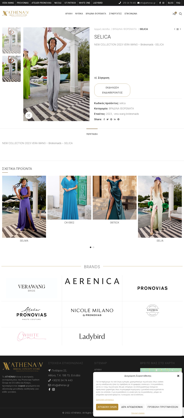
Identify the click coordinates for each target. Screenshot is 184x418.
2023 (109, 113)
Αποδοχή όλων (107, 406)
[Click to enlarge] (28, 115)
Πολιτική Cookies (138, 413)
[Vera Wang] (31, 288)
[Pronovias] (152, 288)
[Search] (180, 14)
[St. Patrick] (152, 310)
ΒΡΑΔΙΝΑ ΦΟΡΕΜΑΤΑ (125, 29)
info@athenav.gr (148, 3)
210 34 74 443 (130, 3)
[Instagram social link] (163, 3)
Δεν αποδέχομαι (132, 406)
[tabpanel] (92, 146)
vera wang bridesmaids (126, 113)
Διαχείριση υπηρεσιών (105, 399)
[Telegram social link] (118, 119)
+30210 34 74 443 (62, 380)
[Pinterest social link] (111, 119)
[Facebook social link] (160, 3)
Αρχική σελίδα (102, 29)
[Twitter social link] (107, 119)
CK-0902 (69, 222)
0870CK (114, 222)
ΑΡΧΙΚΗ (97, 369)
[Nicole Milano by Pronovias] (92, 312)
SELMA (24, 240)
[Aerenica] (92, 281)
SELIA (160, 240)
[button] (178, 375)
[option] (11, 40)
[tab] (92, 133)
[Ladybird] (92, 336)
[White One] (31, 336)
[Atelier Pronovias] (31, 314)
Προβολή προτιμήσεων (162, 406)
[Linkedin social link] (115, 119)
